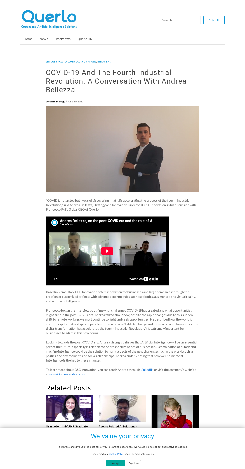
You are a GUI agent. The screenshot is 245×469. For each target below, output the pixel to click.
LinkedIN (147, 370)
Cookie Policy (116, 454)
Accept (115, 463)
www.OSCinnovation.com (67, 374)
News (44, 39)
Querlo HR (85, 39)
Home (28, 39)
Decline (134, 463)
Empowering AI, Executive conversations (71, 61)
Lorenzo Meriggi (55, 101)
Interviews (63, 39)
